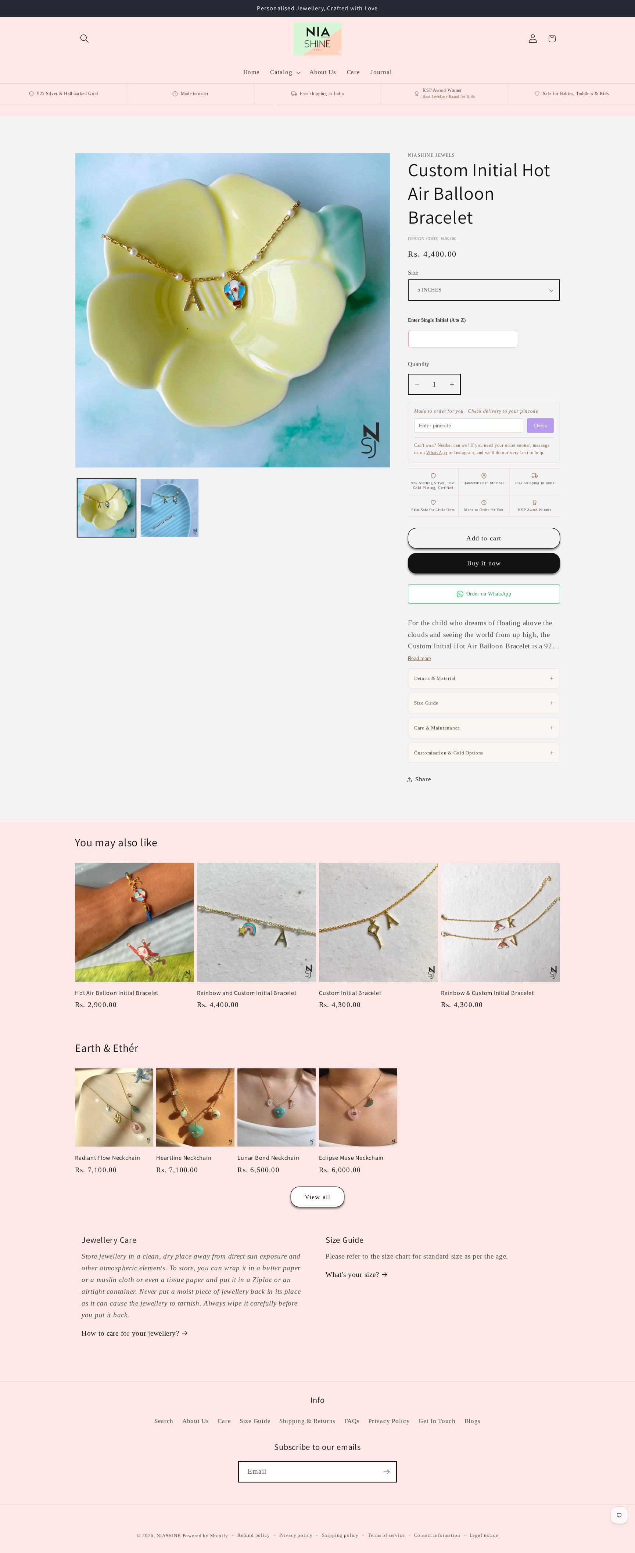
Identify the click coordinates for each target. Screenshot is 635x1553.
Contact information (437, 1535)
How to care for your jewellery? (130, 1333)
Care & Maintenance (484, 727)
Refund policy (253, 1535)
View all (318, 1197)
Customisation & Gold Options (484, 752)
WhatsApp (436, 452)
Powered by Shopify (205, 1535)
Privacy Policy (389, 1421)
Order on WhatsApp (489, 594)
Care (224, 1421)
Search (163, 1421)
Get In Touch (437, 1421)
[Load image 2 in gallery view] (169, 508)
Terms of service (386, 1535)
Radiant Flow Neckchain (107, 1158)
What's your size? (352, 1274)
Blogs (472, 1421)
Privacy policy (296, 1535)
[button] (84, 38)
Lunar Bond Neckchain (268, 1158)
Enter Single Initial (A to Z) (437, 320)
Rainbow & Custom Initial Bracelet (487, 993)
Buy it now (484, 563)
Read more (419, 658)
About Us (195, 1421)
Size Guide (484, 702)
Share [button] (423, 779)
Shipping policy (340, 1535)
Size (413, 272)
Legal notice (484, 1535)
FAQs (352, 1421)
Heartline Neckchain (183, 1158)
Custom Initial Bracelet (350, 993)
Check (540, 425)
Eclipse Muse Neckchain (351, 1158)
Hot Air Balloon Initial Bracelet (116, 993)
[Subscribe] (386, 1472)
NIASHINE (169, 1535)
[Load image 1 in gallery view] (106, 508)
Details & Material (484, 678)
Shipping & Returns (307, 1421)
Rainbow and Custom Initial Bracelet (246, 993)
